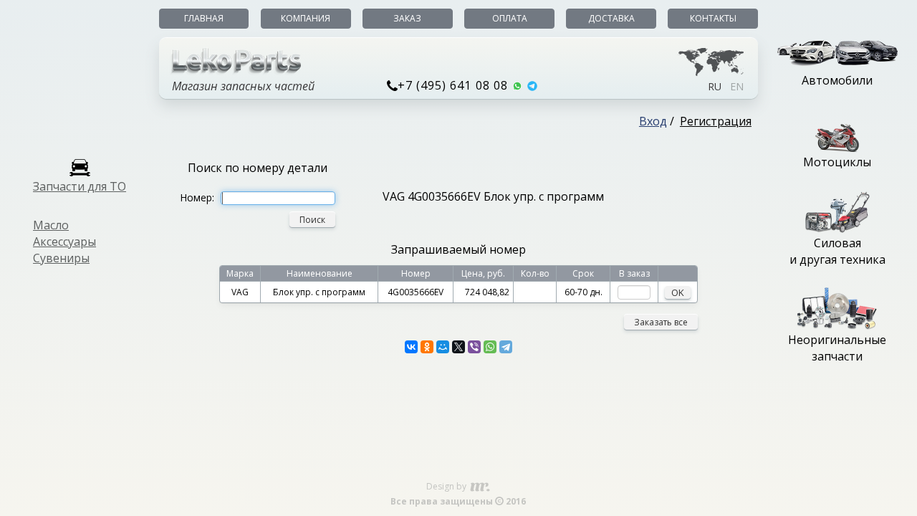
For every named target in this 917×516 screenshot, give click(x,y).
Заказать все (661, 322)
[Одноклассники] (427, 346)
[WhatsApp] (490, 346)
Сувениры (61, 258)
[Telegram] (505, 346)
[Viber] (474, 346)
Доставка (611, 18)
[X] (458, 346)
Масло (51, 225)
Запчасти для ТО (79, 186)
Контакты (713, 18)
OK (677, 292)
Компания (305, 18)
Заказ (407, 18)
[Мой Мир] (442, 346)
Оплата (509, 18)
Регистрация (716, 121)
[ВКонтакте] (411, 346)
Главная (204, 18)
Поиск (312, 220)
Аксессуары (64, 241)
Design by (447, 486)
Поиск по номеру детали (257, 168)
